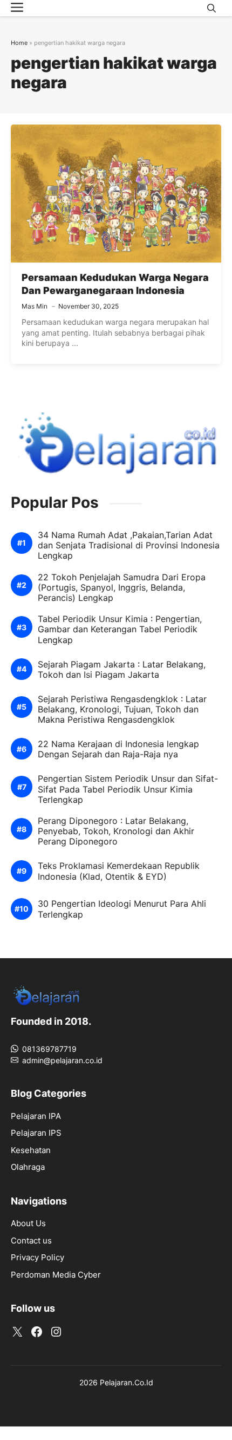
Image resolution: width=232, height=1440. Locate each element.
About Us (28, 1223)
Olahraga (28, 1167)
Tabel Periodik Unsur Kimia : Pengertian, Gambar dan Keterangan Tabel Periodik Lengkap (120, 629)
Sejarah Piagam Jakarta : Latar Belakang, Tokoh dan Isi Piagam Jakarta (122, 669)
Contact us (31, 1240)
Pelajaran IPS (36, 1133)
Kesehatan (31, 1150)
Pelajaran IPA (36, 1116)
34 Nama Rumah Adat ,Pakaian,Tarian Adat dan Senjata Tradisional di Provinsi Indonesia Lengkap (129, 545)
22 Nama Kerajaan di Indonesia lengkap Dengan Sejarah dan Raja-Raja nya (118, 749)
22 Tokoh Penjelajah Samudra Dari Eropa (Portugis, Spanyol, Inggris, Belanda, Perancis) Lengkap (122, 587)
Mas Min (34, 306)
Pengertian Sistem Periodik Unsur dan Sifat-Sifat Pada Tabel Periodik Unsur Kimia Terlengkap (128, 789)
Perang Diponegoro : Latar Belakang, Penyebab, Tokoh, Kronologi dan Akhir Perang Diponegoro (116, 831)
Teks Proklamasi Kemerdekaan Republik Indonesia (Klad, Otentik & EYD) (119, 871)
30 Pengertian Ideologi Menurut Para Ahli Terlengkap (122, 909)
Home (19, 43)
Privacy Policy (37, 1257)
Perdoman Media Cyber (56, 1274)
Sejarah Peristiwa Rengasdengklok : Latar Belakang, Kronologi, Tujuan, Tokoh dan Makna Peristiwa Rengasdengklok (122, 709)
